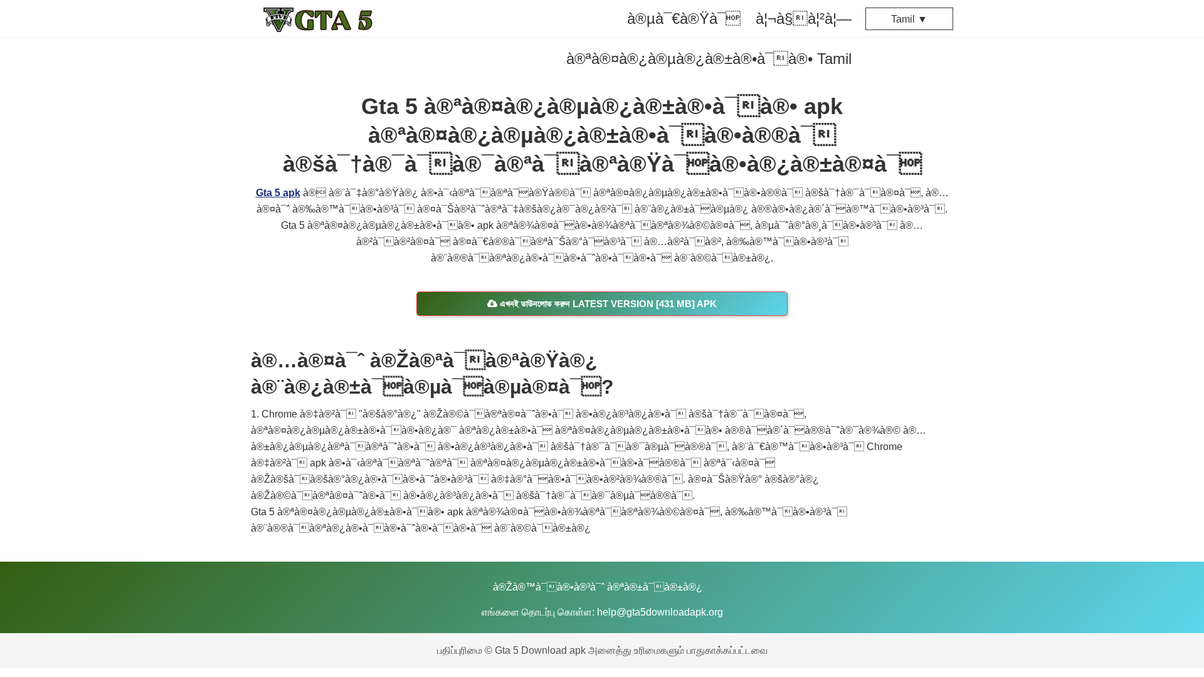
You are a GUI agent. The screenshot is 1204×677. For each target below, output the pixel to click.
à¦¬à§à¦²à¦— (804, 18)
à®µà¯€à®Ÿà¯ (684, 18)
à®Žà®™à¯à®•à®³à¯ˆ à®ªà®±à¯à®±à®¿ (597, 587)
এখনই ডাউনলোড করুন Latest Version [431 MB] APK (607, 303)
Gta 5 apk (278, 192)
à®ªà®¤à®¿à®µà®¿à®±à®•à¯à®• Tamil (709, 58)
